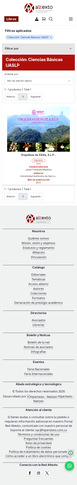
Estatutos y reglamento (38, 248)
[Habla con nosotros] (69, 466)
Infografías (38, 352)
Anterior (10, 96)
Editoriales (38, 275)
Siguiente (36, 96)
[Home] (38, 218)
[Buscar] (51, 19)
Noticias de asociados (38, 347)
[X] (47, 473)
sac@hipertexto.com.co (51, 430)
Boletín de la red (39, 342)
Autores (38, 289)
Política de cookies (38, 447)
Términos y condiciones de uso (38, 434)
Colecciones (38, 293)
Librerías (38, 325)
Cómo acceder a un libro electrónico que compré (38, 456)
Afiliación (38, 252)
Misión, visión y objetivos (38, 243)
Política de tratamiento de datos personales (38, 452)
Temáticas (38, 279)
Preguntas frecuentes (38, 439)
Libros (11, 19)
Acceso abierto (38, 284)
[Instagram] (38, 473)
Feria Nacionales (38, 369)
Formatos (38, 298)
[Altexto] (38, 8)
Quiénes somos (38, 238)
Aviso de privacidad (38, 443)
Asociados (38, 320)
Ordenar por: (11, 74)
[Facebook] (30, 473)
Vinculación (38, 257)
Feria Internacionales (38, 374)
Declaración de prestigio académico (38, 303)
